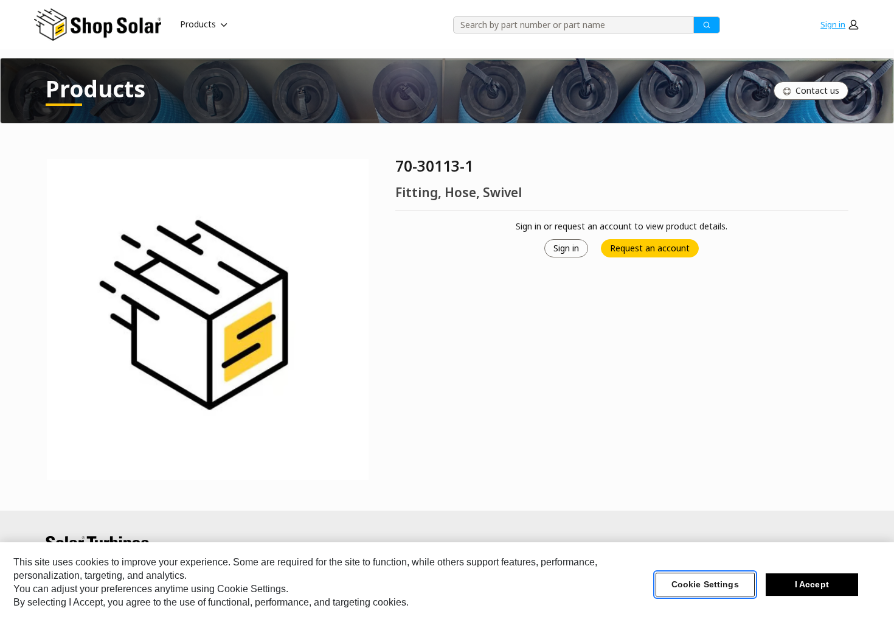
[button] (839, 24)
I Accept (812, 585)
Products (198, 24)
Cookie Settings (705, 585)
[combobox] (569, 25)
